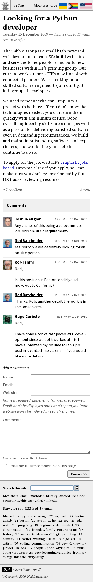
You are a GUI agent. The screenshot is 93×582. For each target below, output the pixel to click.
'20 (14, 525)
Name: (8, 377)
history (8, 534)
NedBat (19, 5)
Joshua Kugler (28, 219)
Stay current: (13, 508)
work (25, 534)
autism (7, 543)
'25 (71, 516)
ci (32, 534)
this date (20, 557)
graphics (64, 552)
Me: (6, 496)
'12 (80, 534)
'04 (17, 548)
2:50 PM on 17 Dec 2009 (70, 262)
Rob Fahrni (24, 262)
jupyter (8, 548)
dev (64, 543)
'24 (16, 520)
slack (81, 496)
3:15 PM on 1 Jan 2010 (72, 316)
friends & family (43, 529)
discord (64, 496)
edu (79, 520)
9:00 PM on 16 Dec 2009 (70, 241)
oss (23, 548)
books (7, 552)
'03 (30, 548)
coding (25, 543)
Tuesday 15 (12, 34)
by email (46, 508)
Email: (8, 384)
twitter (26, 539)
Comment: (12, 419)
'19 (36, 525)
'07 (16, 543)
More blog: (12, 516)
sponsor (9, 500)
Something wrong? (27, 569)
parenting (69, 534)
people (39, 548)
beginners (47, 525)
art (73, 539)
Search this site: (16, 488)
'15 (17, 534)
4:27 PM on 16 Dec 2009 (70, 219)
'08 (79, 539)
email (24, 496)
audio (52, 520)
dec (37, 552)
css (31, 552)
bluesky (51, 496)
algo (66, 539)
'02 (73, 548)
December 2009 (35, 34)
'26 (51, 516)
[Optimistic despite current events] (86, 6)
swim (81, 548)
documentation (13, 529)
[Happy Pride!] (73, 6)
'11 (18, 539)
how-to (79, 543)
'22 (60, 520)
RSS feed (31, 508)
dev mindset (64, 525)
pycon (41, 520)
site (30, 500)
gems (44, 534)
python (27, 516)
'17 (28, 529)
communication (43, 543)
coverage (40, 516)
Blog (37, 5)
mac (81, 552)
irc (74, 496)
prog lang (25, 525)
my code (61, 516)
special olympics (57, 548)
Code (53, 5)
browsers (20, 552)
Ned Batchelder (29, 240)
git (58, 534)
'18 (77, 525)
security (8, 539)
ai (53, 539)
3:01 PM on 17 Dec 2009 (70, 295)
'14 (37, 534)
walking (39, 539)
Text (45, 5)
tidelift (21, 500)
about (14, 496)
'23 (33, 520)
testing (80, 516)
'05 (71, 543)
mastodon (37, 496)
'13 (52, 534)
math (6, 525)
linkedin (51, 500)
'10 (49, 539)
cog (66, 520)
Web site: (10, 392)
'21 (73, 520)
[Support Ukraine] (63, 6)
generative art (67, 529)
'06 (58, 543)
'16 (81, 529)
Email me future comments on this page (42, 465)
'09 (59, 539)
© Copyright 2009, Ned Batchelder (25, 576)
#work (85, 190)
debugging (49, 552)
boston (24, 520)
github (39, 500)
